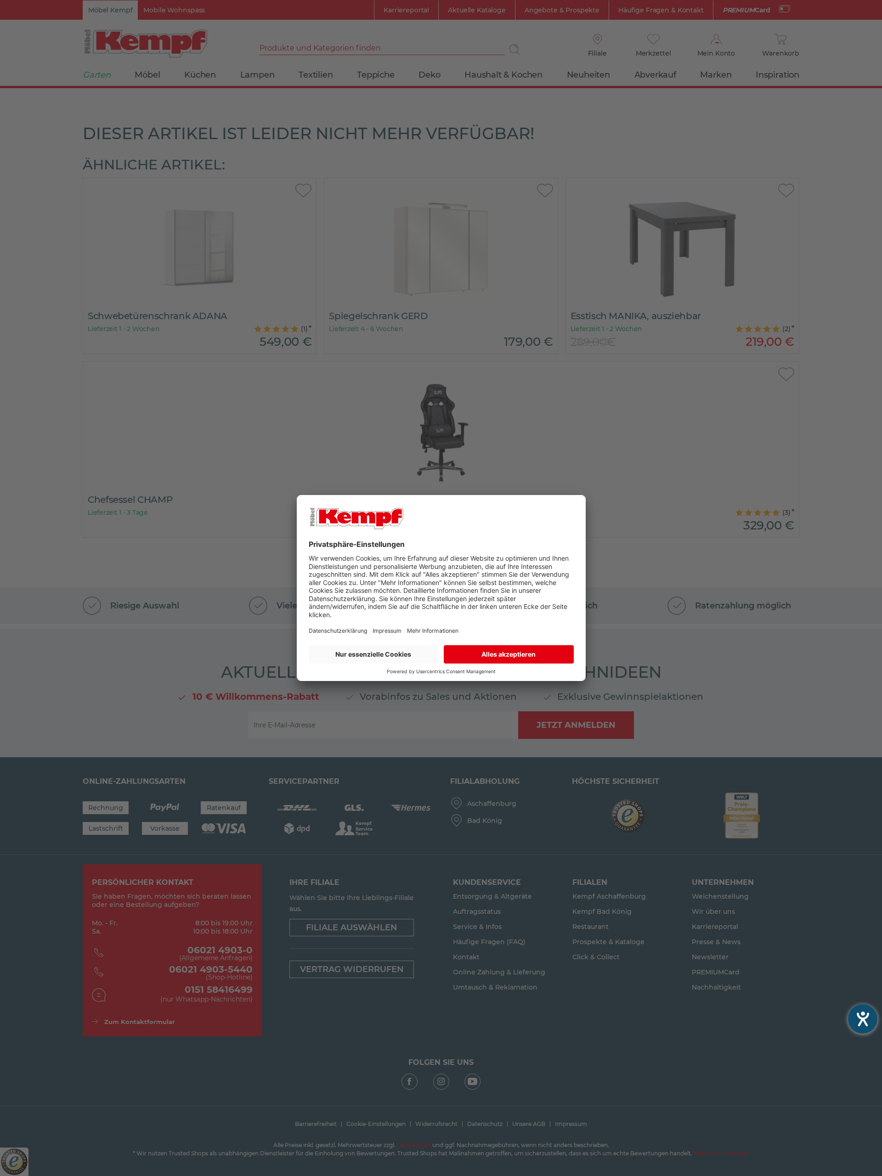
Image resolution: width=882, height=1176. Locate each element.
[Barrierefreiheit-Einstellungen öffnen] (862, 1019)
